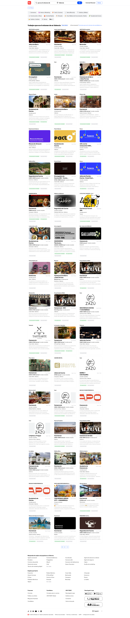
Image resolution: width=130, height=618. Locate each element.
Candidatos (31, 601)
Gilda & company (84, 451)
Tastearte (31, 325)
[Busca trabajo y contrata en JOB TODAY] (29, 2)
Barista (45, 19)
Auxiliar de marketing (89, 564)
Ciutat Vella (68, 573)
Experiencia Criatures (34, 128)
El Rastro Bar (82, 94)
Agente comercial (32, 557)
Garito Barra (31, 62)
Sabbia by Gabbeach (59, 193)
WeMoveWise (32, 161)
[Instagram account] (30, 611)
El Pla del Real (49, 575)
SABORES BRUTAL (33, 193)
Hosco (81, 128)
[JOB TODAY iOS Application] (88, 593)
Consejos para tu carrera (53, 593)
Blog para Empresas (33, 598)
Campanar (68, 577)
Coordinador (68, 557)
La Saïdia (86, 579)
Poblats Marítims (50, 573)
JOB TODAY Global (51, 595)
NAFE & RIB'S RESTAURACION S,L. (62, 483)
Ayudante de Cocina (96, 15)
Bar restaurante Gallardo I (86, 226)
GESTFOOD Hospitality (34, 29)
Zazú (55, 62)
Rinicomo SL (32, 293)
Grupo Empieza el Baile (85, 260)
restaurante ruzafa (33, 226)
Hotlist (55, 94)
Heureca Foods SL (58, 420)
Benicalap (67, 579)
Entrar (99, 2)
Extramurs (86, 575)
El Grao (29, 577)
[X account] (38, 611)
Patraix (86, 577)
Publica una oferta (32, 595)
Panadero (30, 559)
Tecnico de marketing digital (35, 566)
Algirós (29, 581)
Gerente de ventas (32, 564)
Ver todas (48, 566)
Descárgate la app (70, 593)
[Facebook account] (33, 611)
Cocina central (32, 390)
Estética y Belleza (83, 12)
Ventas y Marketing (45, 12)
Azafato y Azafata (34, 19)
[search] (79, 2)
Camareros (33, 12)
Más (50, 19)
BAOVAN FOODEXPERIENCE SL (87, 390)
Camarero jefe (69, 559)
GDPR (80, 614)
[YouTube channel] (36, 611)
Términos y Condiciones (71, 614)
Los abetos (31, 451)
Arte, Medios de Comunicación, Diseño (77, 15)
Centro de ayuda (70, 601)
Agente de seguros (89, 559)
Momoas (56, 260)
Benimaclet (68, 575)
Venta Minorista (71, 12)
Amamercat (57, 515)
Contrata (30, 593)
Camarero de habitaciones (72, 562)
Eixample (48, 579)
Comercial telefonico (51, 557)
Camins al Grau (50, 577)
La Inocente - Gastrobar (59, 325)
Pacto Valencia (57, 128)
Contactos (68, 598)
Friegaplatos (49, 559)
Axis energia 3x (57, 226)
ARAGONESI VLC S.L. (84, 515)
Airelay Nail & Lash (33, 260)
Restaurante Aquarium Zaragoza (36, 515)
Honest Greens (57, 161)
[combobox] (46, 3)
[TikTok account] (28, 611)
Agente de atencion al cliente (91, 557)
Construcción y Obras (36, 15)
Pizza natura (31, 357)
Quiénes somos (70, 595)
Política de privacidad (60, 614)
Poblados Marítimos (33, 579)
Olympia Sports (83, 483)
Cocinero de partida (33, 562)
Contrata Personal (90, 2)
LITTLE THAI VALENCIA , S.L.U (86, 193)
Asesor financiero (69, 564)
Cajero (85, 562)
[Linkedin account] (41, 611)
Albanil (48, 562)
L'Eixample (86, 573)
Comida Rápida (50, 15)
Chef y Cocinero (58, 12)
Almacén (60, 15)
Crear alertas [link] (65, 25)
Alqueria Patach (32, 94)
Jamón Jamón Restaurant (60, 29)
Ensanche (30, 573)
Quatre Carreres (32, 575)
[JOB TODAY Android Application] (97, 593)
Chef (47, 564)
